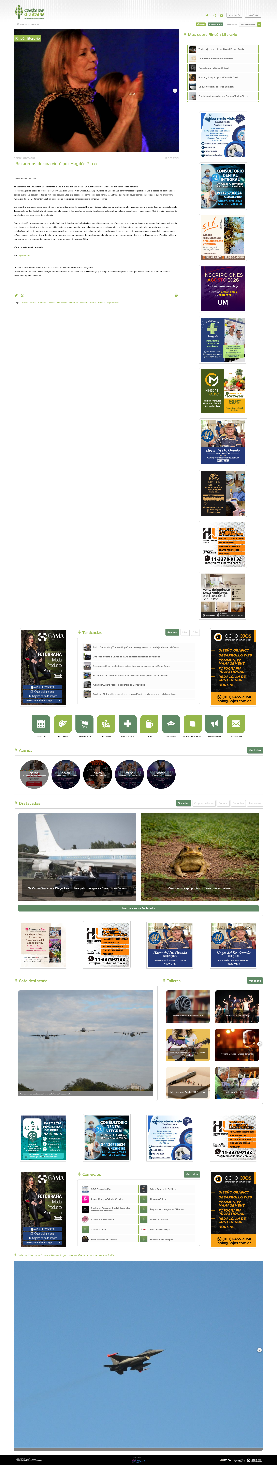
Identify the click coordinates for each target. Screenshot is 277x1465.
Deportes (238, 803)
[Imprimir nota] (176, 296)
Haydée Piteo (24, 255)
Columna (42, 302)
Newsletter (232, 24)
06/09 (161, 774)
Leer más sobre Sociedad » (138, 908)
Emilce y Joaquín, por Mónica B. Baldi (218, 77)
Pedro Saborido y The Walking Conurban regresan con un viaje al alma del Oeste (136, 647)
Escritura (84, 302)
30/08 (34, 774)
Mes (185, 632)
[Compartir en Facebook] (29, 296)
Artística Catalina (159, 1219)
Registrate (216, 24)
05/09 (129, 774)
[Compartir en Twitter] (16, 296)
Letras (93, 302)
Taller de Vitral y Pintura (237, 1092)
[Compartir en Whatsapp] (22, 296)
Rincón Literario (29, 302)
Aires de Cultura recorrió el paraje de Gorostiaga (119, 684)
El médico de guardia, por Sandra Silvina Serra (223, 95)
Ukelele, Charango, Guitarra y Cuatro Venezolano (187, 1053)
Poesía (101, 302)
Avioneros (255, 803)
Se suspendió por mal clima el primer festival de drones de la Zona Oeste (131, 665)
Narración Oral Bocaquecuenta (188, 1015)
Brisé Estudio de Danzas (104, 1239)
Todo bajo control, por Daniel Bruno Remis (221, 49)
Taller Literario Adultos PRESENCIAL (188, 1092)
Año (195, 632)
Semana (172, 632)
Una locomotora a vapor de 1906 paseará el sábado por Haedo (126, 656)
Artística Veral (98, 1229)
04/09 (98, 774)
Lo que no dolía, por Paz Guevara (216, 86)
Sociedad (183, 803)
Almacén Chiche (158, 1199)
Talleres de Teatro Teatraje (237, 1015)
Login (202, 24)
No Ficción (62, 302)
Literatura (73, 302)
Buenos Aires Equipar (161, 1239)
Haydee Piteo (113, 302)
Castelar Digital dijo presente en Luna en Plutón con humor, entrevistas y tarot (134, 693)
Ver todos (255, 750)
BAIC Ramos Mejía (160, 1229)
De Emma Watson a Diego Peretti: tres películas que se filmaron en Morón (77, 888)
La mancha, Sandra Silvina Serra (216, 58)
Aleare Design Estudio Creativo (107, 1199)
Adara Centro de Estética (163, 1188)
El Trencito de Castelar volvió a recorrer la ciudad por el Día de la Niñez (130, 675)
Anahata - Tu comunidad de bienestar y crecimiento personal (111, 1209)
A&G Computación (101, 1188)
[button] (175, 91)
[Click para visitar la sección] (41, 724)
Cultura (223, 803)
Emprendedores (204, 803)
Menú (251, 15)
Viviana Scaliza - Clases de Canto (237, 1053)
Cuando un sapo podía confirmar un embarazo (199, 888)
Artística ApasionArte (102, 1219)
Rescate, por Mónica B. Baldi (214, 67)
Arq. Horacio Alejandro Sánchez (167, 1209)
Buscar (233, 15)
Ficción (52, 302)
